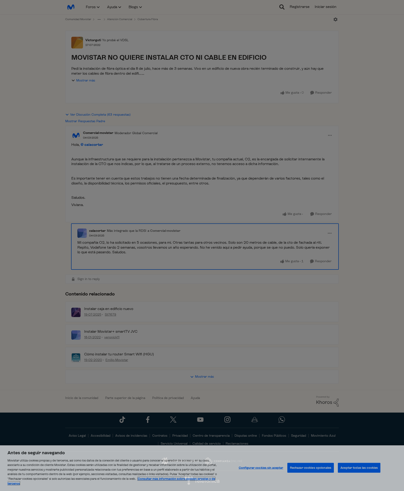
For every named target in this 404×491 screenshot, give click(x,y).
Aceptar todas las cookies (359, 467)
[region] (202, 468)
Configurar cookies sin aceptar (261, 467)
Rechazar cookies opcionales (311, 467)
